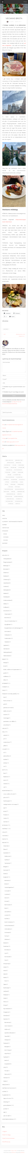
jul (4, 738)
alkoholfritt (6, 756)
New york (7, 1074)
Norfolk (6, 918)
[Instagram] (25, 2)
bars (4, 697)
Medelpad (6, 596)
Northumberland (9, 925)
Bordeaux (7, 949)
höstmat (6, 479)
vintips (17, 503)
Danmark (5, 870)
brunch (18, 462)
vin (4, 766)
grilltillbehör (10, 477)
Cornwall (7, 890)
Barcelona (7, 1022)
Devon (6, 897)
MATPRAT (4, 828)
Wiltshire (7, 939)
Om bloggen (5, 530)
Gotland (5, 586)
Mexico (5, 1001)
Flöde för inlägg (6, 1135)
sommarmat (20, 491)
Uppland (5, 645)
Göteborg (6, 579)
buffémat (7, 465)
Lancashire (7, 911)
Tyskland (5, 1057)
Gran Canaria (8, 1025)
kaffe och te (6, 711)
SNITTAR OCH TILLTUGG (8, 1088)
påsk (4, 745)
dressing (13, 467)
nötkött (5, 783)
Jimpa (3, 438)
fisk (14, 472)
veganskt (19, 498)
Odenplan (7, 635)
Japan (5, 984)
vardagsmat (10, 498)
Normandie (7, 956)
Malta (4, 998)
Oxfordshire (8, 929)
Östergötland (6, 558)
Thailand (5, 1043)
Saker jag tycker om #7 (13, 442)
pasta (10, 486)
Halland (5, 593)
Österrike (5, 846)
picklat (5, 1108)
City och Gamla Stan (10, 621)
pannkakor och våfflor (9, 721)
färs (9, 474)
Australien (6, 852)
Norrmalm (7, 631)
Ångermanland (7, 562)
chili (14, 465)
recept (6, 491)
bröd (4, 666)
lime (6, 484)
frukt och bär (6, 700)
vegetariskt (9, 501)
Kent (6, 908)
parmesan (20, 484)
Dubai (5, 873)
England (9, 469)
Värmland (5, 648)
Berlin (6, 1060)
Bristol (6, 884)
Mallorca (7, 1029)
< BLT (4, 334)
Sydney (6, 859)
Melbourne (7, 856)
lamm (4, 780)
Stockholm (8, 496)
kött (7, 481)
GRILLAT (4, 728)
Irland (4, 970)
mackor (5, 714)
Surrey (6, 936)
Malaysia (5, 994)
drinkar (5, 763)
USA (4, 1067)
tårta (4, 680)
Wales (5, 1081)
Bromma (7, 617)
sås (4, 1112)
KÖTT (3, 769)
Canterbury (6, 329)
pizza (4, 811)
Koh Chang (7, 1050)
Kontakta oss (5, 527)
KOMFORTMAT (6, 790)
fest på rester (18, 469)
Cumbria (7, 894)
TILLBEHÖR (5, 1095)
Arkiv (3, 515)
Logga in (4, 1131)
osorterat (4, 835)
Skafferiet (4, 543)
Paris (6, 960)
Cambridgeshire (9, 887)
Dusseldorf (7, 1063)
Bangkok (7, 1046)
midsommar (6, 742)
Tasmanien (7, 863)
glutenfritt (16, 474)
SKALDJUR (5, 1084)
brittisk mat (10, 462)
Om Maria (5, 540)
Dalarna (5, 572)
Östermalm (7, 614)
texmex (5, 821)
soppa (19, 494)
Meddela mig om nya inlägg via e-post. (14, 392)
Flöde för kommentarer (8, 1138)
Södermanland (7, 600)
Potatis (5, 814)
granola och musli (8, 707)
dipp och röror (7, 1098)
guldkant (19, 477)
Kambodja (6, 987)
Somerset (7, 932)
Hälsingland (6, 590)
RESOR (4, 842)
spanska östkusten (9, 1032)
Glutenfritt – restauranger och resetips (12, 521)
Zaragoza (7, 1039)
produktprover (8, 489)
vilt (4, 787)
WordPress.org (6, 1141)
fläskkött (5, 776)
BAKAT (4, 659)
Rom (6, 980)
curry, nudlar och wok (9, 794)
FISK (3, 690)
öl (3, 752)
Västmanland (6, 655)
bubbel (5, 759)
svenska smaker (18, 496)
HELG (3, 731)
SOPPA (4, 1091)
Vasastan (7, 641)
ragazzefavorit (19, 489)
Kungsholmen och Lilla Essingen (13, 628)
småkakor (6, 676)
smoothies (6, 725)
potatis (17, 486)
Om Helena (5, 537)
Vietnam (10, 503)
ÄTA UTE (4, 555)
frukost (20, 472)
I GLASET (4, 749)
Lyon (6, 953)
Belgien (5, 866)
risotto (5, 818)
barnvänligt (18, 460)
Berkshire (7, 880)
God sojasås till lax (12, 438)
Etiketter (4, 518)
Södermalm (8, 638)
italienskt (14, 479)
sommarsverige (11, 494)
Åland (4, 849)
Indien (5, 967)
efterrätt (21, 467)
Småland (5, 607)
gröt (4, 704)
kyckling (21, 479)
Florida (6, 1070)
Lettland (5, 991)
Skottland (6, 1015)
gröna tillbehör (7, 1105)
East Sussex (8, 904)
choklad (21, 465)
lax (21, 481)
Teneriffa (7, 1036)
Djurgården (8, 624)
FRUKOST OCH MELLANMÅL (9, 693)
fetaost (7, 472)
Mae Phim (7, 1053)
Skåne (5, 603)
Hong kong (6, 963)
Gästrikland (6, 583)
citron (6, 467)
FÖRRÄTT (4, 686)
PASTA (4, 839)
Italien (5, 977)
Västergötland (7, 652)
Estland (5, 942)
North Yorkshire (9, 922)
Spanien (5, 1019)
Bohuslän (5, 569)
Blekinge (5, 565)
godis (4, 673)
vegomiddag (18, 501)
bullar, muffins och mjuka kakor (11, 669)
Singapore (6, 1012)
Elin (11, 21)
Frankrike (5, 946)
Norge (5, 1005)
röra (13, 491)
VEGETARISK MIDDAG (7, 1119)
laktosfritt (14, 481)
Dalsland (5, 576)
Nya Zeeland (6, 1008)
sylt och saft (6, 1115)
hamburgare (6, 801)
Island (4, 974)
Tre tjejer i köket (14, 8)
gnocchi (5, 797)
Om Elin (5, 533)
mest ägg (5, 718)
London (12, 484)
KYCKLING (5, 825)
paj (4, 807)
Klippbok (4, 524)
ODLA (3, 832)
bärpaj (5, 662)
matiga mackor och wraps (10, 804)
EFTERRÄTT (5, 683)
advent (5, 735)
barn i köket (9, 460)
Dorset (6, 901)
